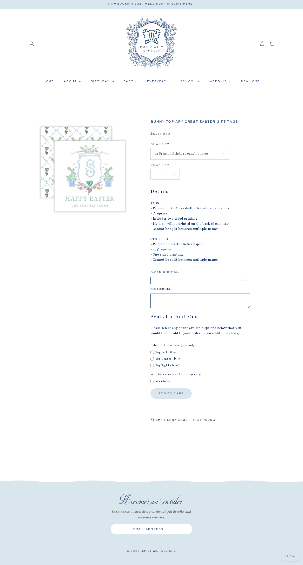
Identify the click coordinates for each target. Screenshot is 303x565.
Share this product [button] (174, 409)
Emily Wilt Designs (159, 550)
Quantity (159, 144)
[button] (32, 44)
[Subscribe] (186, 529)
